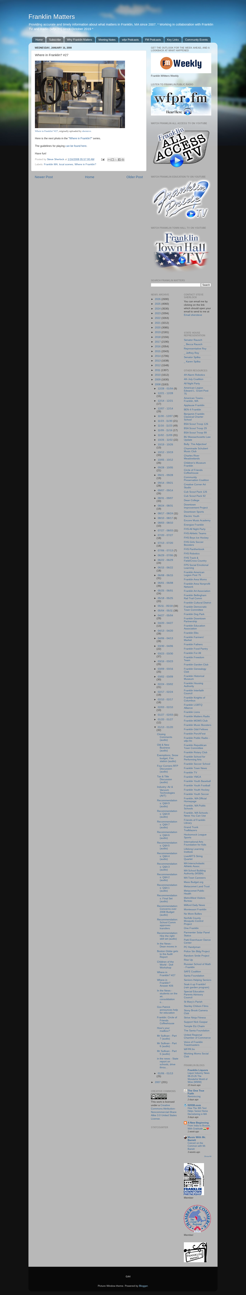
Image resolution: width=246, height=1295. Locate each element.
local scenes (66, 164)
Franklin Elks (191, 633)
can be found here (75, 145)
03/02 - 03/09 (165, 676)
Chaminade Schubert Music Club (196, 450)
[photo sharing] (80, 127)
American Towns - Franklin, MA (194, 399)
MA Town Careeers (195, 877)
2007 (158, 1082)
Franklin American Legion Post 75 (194, 574)
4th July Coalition (193, 379)
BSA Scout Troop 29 (195, 428)
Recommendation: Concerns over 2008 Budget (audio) (167, 910)
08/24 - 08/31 (165, 505)
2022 (158, 318)
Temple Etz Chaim (194, 1026)
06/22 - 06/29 (165, 560)
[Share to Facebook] (119, 159)
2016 (158, 346)
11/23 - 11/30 (165, 421)
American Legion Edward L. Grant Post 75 (196, 391)
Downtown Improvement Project (196, 506)
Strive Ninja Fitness (195, 1017)
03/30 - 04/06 (165, 646)
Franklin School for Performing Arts (194, 758)
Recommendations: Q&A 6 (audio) (167, 835)
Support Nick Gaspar (196, 1022)
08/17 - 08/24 (166, 513)
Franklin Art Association (197, 591)
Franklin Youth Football (197, 785)
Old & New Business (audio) (163, 747)
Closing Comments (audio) (164, 737)
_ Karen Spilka (192, 361)
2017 (158, 341)
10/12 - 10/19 (165, 452)
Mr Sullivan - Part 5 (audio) (167, 1052)
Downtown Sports (194, 511)
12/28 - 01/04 (166, 388)
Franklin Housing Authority (193, 685)
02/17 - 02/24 (165, 692)
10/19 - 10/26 (165, 444)
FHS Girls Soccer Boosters (193, 543)
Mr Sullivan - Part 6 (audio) (167, 1045)
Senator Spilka (192, 357)
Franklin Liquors (198, 1070)
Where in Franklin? (80, 138)
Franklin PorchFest (194, 733)
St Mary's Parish (193, 1001)
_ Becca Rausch (193, 344)
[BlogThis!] (112, 159)
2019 (158, 332)
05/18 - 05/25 (165, 598)
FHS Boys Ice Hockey (196, 537)
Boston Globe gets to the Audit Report (167, 954)
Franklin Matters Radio (197, 716)
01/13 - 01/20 (165, 727)
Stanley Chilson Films (196, 1006)
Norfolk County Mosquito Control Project (193, 921)
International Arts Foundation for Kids (195, 843)
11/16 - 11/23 (165, 425)
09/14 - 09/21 (165, 483)
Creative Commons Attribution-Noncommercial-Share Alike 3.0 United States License (164, 1112)
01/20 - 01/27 (165, 719)
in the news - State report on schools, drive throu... (167, 1063)
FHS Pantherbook (194, 549)
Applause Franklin (194, 405)
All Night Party (192, 383)
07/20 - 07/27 (165, 535)
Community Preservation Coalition (196, 479)
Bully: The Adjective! (195, 444)
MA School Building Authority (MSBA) (195, 872)
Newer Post (44, 177)
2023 (158, 313)
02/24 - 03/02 (165, 684)
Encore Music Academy (197, 520)
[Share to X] (116, 159)
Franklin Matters (51, 16)
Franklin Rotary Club (195, 752)
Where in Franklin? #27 (46, 131)
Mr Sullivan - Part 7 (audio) (167, 1037)
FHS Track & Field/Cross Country (195, 559)
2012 (158, 365)
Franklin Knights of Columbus (194, 699)
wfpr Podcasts (130, 39)
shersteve (86, 131)
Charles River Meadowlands (192, 457)
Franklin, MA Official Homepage (195, 800)
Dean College (191, 500)
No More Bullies (193, 913)
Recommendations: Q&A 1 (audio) (167, 888)
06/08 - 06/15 (165, 575)
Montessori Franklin (195, 909)
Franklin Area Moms (195, 579)
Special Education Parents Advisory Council (194, 994)
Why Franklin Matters (79, 39)
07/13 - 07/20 (165, 543)
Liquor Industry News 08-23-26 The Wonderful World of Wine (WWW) (199, 1077)
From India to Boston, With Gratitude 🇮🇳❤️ (199, 1127)
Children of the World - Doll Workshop (165, 964)
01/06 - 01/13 (165, 1073)
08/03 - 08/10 (165, 522)
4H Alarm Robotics (194, 375)
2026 (158, 299)
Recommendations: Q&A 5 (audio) (167, 845)
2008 (158, 384)
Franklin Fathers (193, 644)
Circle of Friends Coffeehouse (193, 471)
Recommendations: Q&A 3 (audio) (167, 866)
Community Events (196, 39)
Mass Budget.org (193, 882)
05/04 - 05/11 (165, 610)
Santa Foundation (194, 975)
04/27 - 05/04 (165, 615)
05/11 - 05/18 (165, 606)
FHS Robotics (192, 553)
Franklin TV (190, 772)
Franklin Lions (192, 712)
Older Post (134, 177)
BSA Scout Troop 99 (195, 432)
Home (39, 39)
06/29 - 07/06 (166, 555)
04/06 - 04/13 (165, 638)
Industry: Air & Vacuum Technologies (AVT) (166, 791)
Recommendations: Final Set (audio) (167, 898)
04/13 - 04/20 (165, 630)
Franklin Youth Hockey (196, 789)
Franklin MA (51, 164)
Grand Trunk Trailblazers (191, 828)
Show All (207, 1156)
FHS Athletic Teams (195, 533)
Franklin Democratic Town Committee (195, 608)
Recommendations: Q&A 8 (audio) (167, 814)
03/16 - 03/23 (165, 661)
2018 (158, 337)
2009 (158, 379)
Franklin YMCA (192, 777)
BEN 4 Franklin (192, 409)
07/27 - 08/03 (166, 530)
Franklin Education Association (194, 627)
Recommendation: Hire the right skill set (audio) (167, 936)
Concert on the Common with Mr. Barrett (197, 1146)
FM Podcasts (153, 39)
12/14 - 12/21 (165, 400)
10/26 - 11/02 (165, 440)
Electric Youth (191, 516)
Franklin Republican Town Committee (195, 746)
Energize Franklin (194, 524)
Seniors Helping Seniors (197, 980)
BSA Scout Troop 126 (196, 424)
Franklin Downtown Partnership (195, 620)
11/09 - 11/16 (165, 430)
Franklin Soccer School (197, 764)
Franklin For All (192, 653)
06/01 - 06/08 (165, 583)
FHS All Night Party (194, 529)
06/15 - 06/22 (165, 567)
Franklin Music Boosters (197, 725)
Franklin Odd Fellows (196, 729)
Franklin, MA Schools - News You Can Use (196, 814)
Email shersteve (193, 315)
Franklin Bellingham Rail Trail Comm (195, 597)
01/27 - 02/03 (166, 714)
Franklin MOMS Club (196, 720)
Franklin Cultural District (197, 602)
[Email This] (109, 159)
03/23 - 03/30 (165, 653)
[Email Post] (102, 159)
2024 (158, 308)
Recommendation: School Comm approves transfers (167, 924)
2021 (158, 323)
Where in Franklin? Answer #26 (165, 983)
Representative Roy (195, 348)
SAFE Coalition (192, 971)
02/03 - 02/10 (165, 707)
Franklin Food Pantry (196, 648)
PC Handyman (192, 947)
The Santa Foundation (196, 1030)
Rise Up (188, 960)
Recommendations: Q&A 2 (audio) (167, 877)
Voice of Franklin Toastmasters (193, 1043)
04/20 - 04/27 (165, 623)
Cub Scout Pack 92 (195, 496)
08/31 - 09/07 (165, 498)
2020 (158, 327)
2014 (158, 356)
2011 (158, 370)
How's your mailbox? (163, 1029)
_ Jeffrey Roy (191, 353)
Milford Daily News (194, 905)
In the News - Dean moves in (167, 945)
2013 (158, 360)
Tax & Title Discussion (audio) (164, 779)
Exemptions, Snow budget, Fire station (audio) (167, 758)
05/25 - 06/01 (165, 590)
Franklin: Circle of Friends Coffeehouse (167, 1020)
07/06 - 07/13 (166, 550)
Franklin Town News (195, 768)
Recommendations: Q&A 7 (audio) (167, 824)
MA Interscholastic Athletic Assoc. (194, 865)
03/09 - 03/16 (165, 669)
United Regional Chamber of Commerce (197, 1036)
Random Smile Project (196, 955)
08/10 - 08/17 (166, 518)
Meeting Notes (107, 39)
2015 (158, 351)
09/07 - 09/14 (165, 490)
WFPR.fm (189, 1049)
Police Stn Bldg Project (197, 951)
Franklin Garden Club (196, 664)
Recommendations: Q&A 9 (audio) (167, 803)
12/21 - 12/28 (165, 393)
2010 (158, 375)
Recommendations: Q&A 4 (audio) (167, 856)
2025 (158, 303)
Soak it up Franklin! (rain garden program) (196, 986)
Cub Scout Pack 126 (195, 492)
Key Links (173, 39)
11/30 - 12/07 (165, 416)
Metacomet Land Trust (197, 886)
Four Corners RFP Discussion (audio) (167, 769)
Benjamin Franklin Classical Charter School (194, 417)
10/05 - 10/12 (165, 459)
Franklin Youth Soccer (196, 794)
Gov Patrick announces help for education (167, 1010)
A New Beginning (198, 1122)
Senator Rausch (193, 340)
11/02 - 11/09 (165, 435)
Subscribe (55, 39)
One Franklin (191, 928)
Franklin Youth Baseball (197, 781)
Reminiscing (194, 1096)
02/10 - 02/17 (165, 699)
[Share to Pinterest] (123, 159)
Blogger (143, 1286)
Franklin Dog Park (194, 614)
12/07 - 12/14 (165, 408)
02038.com (194, 1105)
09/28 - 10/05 (165, 467)
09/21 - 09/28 (165, 475)
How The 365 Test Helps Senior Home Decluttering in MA (198, 1111)
